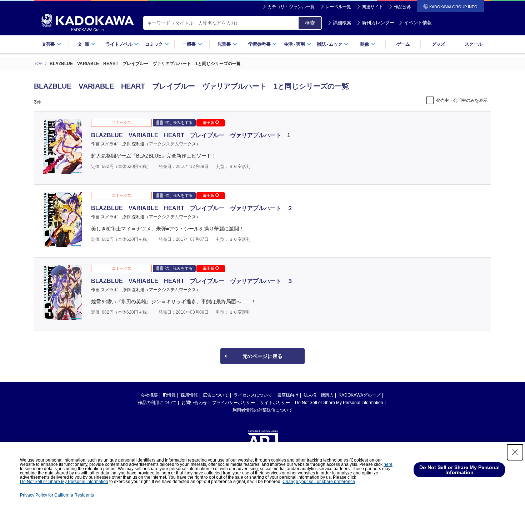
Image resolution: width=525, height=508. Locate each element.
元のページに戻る (262, 356)
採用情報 (189, 395)
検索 (310, 23)
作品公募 (402, 6)
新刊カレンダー (378, 22)
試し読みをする (178, 122)
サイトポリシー (275, 402)
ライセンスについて (253, 395)
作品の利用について (157, 402)
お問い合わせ (194, 402)
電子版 (208, 122)
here (388, 464)
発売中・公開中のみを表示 (462, 100)
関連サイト (372, 6)
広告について (216, 395)
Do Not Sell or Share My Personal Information (339, 402)
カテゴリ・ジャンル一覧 (291, 6)
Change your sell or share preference (318, 481)
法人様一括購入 (319, 395)
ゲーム (403, 44)
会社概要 (149, 395)
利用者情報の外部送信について (262, 410)
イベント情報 (418, 22)
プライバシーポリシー (233, 402)
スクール (473, 44)
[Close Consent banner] (515, 452)
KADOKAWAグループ (359, 395)
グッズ (438, 44)
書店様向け (288, 395)
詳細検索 (342, 22)
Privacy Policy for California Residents (57, 495)
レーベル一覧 (338, 6)
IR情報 (169, 395)
